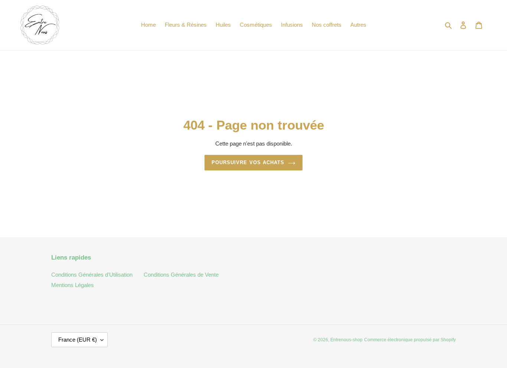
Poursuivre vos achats (248, 162)
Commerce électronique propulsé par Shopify (410, 339)
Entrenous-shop (346, 339)
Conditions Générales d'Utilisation (92, 274)
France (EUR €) (77, 339)
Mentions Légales (72, 285)
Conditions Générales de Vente (181, 274)
